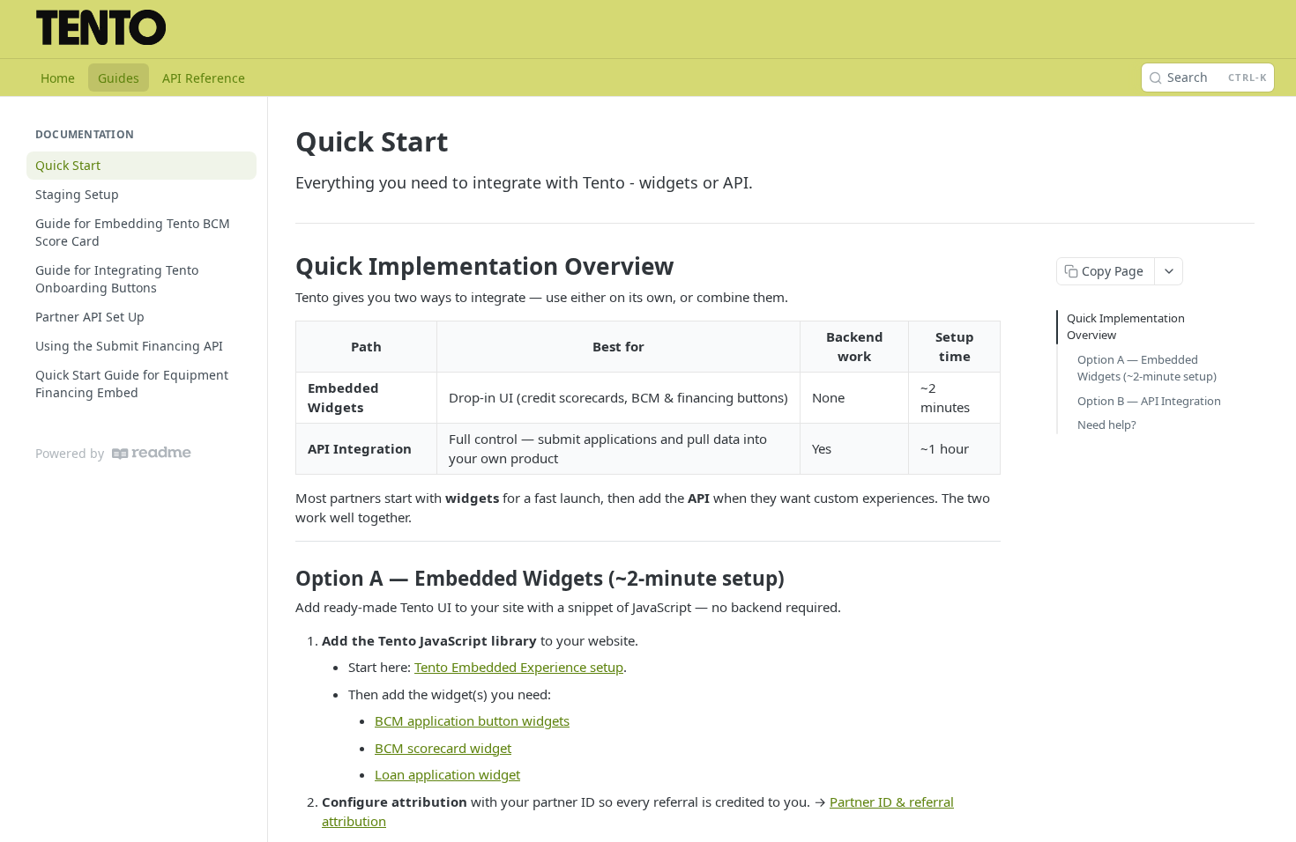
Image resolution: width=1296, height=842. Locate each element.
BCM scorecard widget (443, 748)
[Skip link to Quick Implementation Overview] (283, 266)
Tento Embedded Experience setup (518, 667)
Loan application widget (447, 774)
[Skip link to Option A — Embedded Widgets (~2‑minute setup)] (283, 578)
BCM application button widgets (472, 720)
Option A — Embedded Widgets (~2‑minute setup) (1147, 368)
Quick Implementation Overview (1126, 326)
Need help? (1106, 424)
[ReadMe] (151, 453)
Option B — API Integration (1149, 401)
